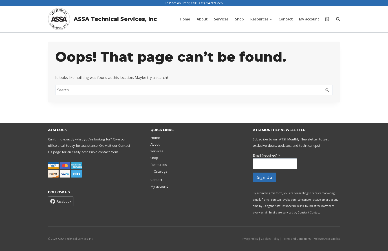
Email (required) (266, 155)
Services (221, 19)
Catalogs (160, 171)
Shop (239, 19)
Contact (286, 19)
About (202, 19)
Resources (158, 164)
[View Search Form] (335, 19)
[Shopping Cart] (327, 19)
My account (309, 19)
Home (185, 19)
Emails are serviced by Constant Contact (294, 212)
